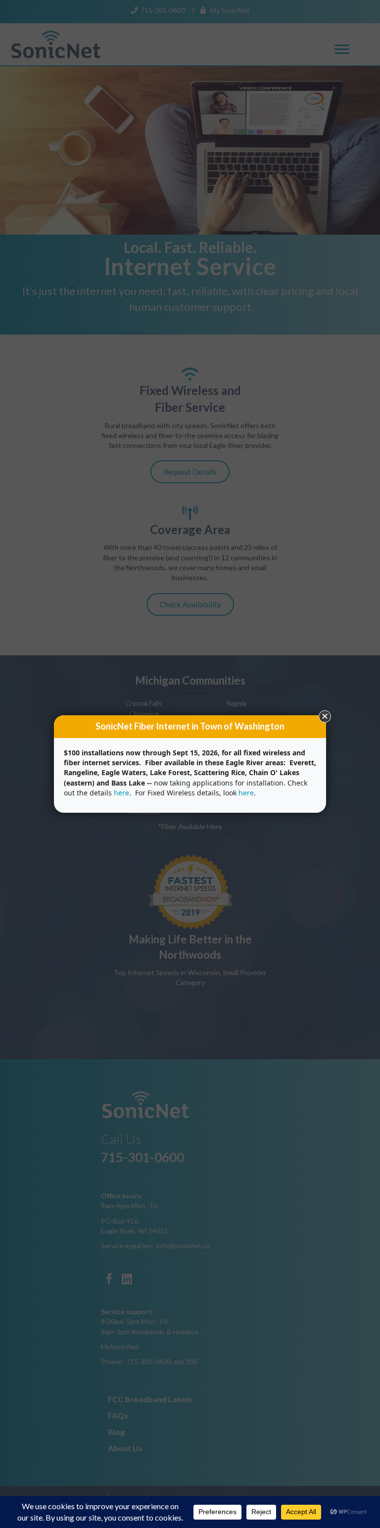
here (121, 792)
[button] (325, 716)
